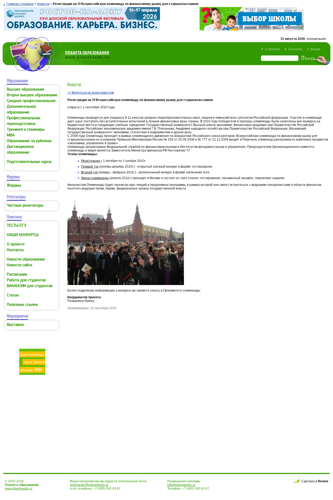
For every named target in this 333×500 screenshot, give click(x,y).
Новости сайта (19, 265)
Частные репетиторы (25, 206)
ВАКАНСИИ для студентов (30, 286)
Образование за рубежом (29, 141)
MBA (11, 135)
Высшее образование (25, 90)
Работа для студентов (26, 280)
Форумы (14, 186)
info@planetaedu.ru (181, 485)
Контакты (15, 250)
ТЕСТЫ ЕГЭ (16, 226)
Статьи (12, 296)
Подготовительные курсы (29, 162)
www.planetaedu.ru (18, 488)
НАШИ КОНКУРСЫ (23, 235)
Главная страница (20, 4)
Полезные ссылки (22, 305)
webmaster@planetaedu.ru (89, 485)
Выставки (15, 325)
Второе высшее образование (32, 95)
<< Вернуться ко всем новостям (90, 92)
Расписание (17, 275)
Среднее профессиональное (31, 101)
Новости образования (26, 260)
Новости (43, 4)
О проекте (16, 244)
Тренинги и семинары (25, 130)
